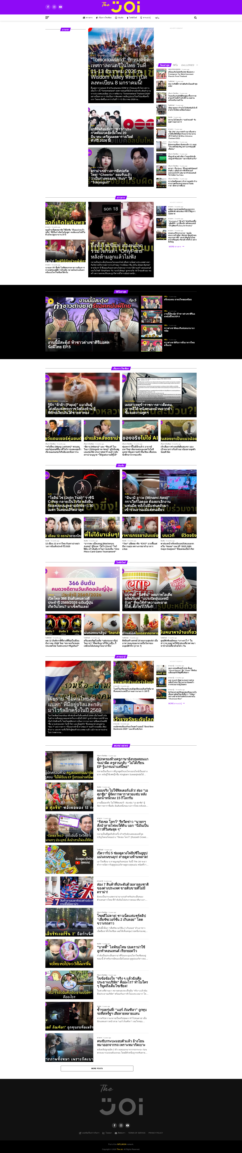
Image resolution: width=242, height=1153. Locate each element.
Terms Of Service (136, 1133)
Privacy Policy (155, 1133)
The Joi (120, 1149)
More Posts (97, 1068)
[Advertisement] (176, 45)
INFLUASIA (121, 1144)
